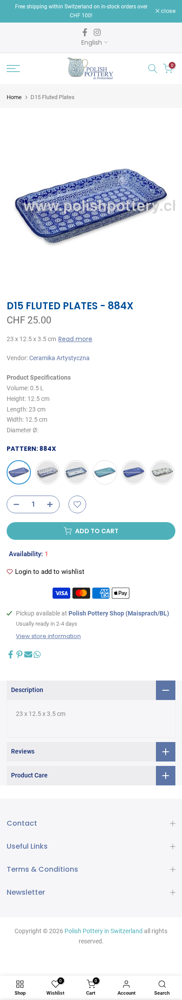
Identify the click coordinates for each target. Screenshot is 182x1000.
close (167, 11)
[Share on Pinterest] (19, 654)
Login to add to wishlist (49, 572)
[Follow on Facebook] (85, 32)
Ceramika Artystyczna (59, 358)
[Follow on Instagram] (97, 32)
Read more (75, 339)
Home (14, 97)
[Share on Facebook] (11, 654)
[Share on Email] (28, 654)
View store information (48, 636)
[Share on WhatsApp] (37, 654)
